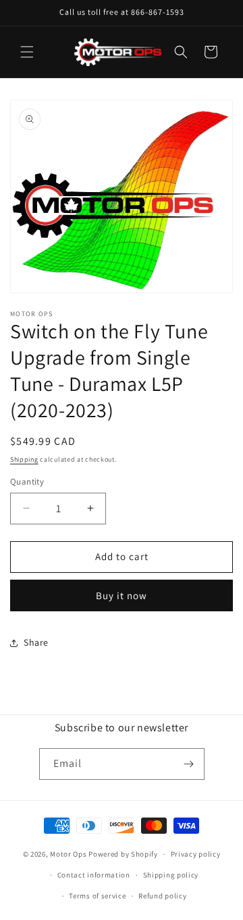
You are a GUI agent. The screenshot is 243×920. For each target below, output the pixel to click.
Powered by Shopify (123, 854)
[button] (27, 52)
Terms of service (97, 895)
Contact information (93, 875)
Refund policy (162, 895)
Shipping (24, 459)
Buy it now (121, 595)
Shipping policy (171, 875)
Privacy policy (196, 854)
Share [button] (36, 642)
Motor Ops (68, 854)
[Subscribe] (189, 764)
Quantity (27, 481)
